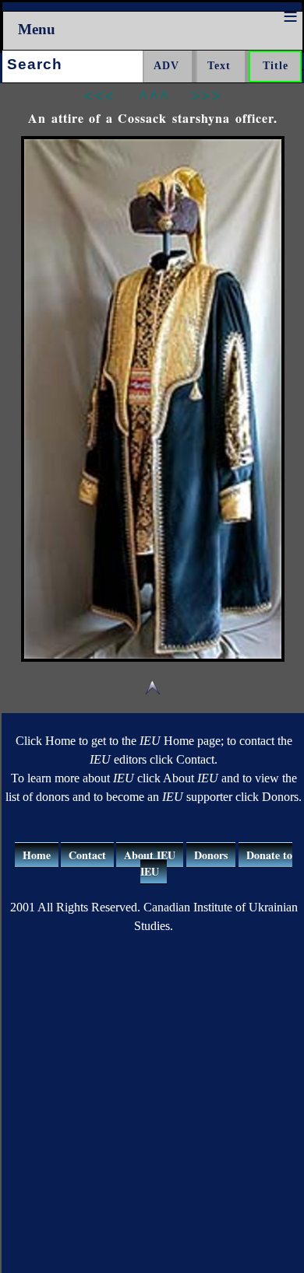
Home (37, 855)
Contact (87, 855)
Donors (211, 855)
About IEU (149, 855)
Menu (36, 29)
